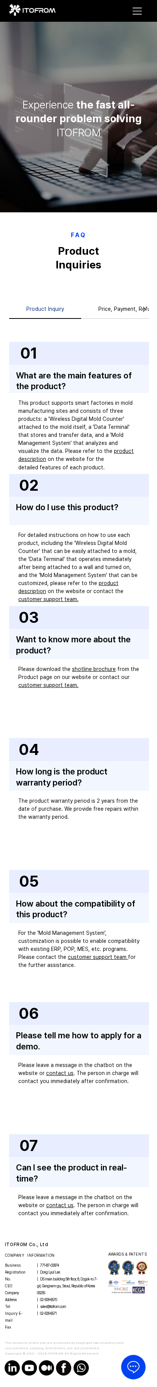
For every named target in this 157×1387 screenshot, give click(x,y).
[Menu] (137, 11)
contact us (60, 1073)
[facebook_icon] (63, 1368)
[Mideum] (46, 1368)
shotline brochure (94, 669)
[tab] (45, 309)
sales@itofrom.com (53, 1306)
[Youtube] (29, 1368)
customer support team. (48, 599)
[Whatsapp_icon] (81, 1368)
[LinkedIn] (12, 1368)
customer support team (98, 957)
